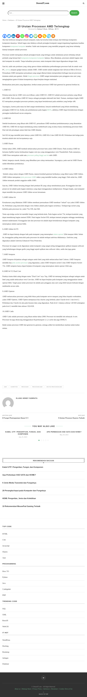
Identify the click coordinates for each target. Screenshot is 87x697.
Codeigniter (6, 589)
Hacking (5, 646)
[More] (53, 36)
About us (17, 689)
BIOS (49, 110)
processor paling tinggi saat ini (38, 155)
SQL (4, 609)
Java (4, 583)
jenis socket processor (20, 263)
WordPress (6, 640)
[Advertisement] (43, 356)
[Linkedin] (13, 36)
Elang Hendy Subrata (26, 398)
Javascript (5, 546)
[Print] (40, 36)
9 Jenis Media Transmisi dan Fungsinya (19, 483)
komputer (14, 386)
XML (4, 615)
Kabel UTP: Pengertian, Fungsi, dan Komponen (22, 467)
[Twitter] (9, 36)
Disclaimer (54, 689)
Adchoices (46, 689)
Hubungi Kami (26, 689)
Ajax (4, 558)
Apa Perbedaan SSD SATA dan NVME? (64, 432)
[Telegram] (31, 36)
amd (5, 386)
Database (5, 664)
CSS (4, 540)
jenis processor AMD (28, 177)
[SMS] (35, 36)
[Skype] (49, 36)
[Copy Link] (44, 36)
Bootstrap (5, 652)
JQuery (5, 552)
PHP (4, 595)
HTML (5, 534)
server (8, 70)
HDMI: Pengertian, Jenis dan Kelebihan (19, 498)
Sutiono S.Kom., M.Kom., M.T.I (48, 29)
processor (24, 386)
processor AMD (37, 386)
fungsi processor (34, 76)
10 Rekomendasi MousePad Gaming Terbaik (21, 506)
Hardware (11, 20)
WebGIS (5, 626)
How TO (5, 571)
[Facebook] (5, 36)
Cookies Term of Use (65, 689)
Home (4, 20)
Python (4, 577)
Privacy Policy (37, 689)
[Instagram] (27, 36)
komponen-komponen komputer (32, 58)
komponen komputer (18, 46)
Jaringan (5, 658)
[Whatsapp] (22, 36)
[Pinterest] (18, 36)
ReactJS (5, 620)
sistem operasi (58, 234)
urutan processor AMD (54, 386)
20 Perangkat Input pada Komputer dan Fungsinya (24, 491)
